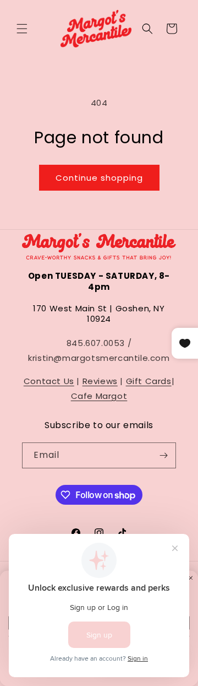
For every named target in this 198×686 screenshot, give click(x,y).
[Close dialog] (191, 577)
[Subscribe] (163, 455)
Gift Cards (149, 381)
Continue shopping (99, 177)
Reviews (100, 381)
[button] (22, 29)
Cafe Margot (99, 396)
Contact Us (49, 381)
